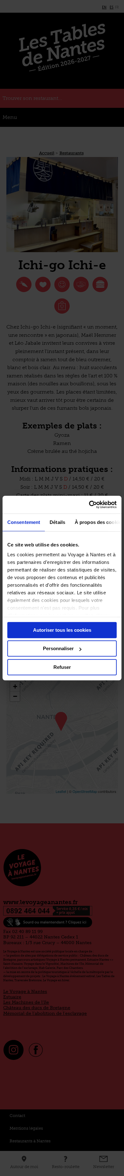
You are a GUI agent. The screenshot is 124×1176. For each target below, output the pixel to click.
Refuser (62, 667)
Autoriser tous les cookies (62, 630)
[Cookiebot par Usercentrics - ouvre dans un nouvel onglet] (89, 504)
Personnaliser (58, 648)
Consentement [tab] (23, 522)
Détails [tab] (57, 522)
